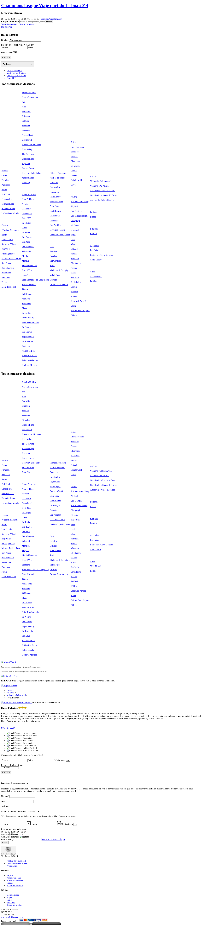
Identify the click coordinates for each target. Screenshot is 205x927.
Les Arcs (26, 242)
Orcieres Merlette (29, 365)
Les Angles (55, 187)
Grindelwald (76, 180)
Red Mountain (8, 268)
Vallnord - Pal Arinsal (99, 186)
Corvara (53, 280)
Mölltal (74, 254)
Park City (26, 182)
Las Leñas (94, 250)
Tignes (25, 289)
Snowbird (26, 111)
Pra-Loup (26, 346)
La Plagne (26, 223)
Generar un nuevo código (53, 839)
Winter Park (27, 140)
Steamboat (26, 130)
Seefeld (74, 287)
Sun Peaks (6, 263)
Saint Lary (54, 206)
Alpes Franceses (29, 194)
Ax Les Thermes (57, 178)
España (5, 170)
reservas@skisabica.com (51, 19)
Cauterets (54, 182)
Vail (23, 102)
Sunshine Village (9, 244)
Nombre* (5, 796)
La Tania (26, 232)
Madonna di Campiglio (60, 270)
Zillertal (74, 315)
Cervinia (53, 256)
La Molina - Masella (10, 213)
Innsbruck (75, 230)
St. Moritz (75, 166)
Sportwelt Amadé (78, 301)
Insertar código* (8, 839)
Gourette (53, 220)
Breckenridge (28, 159)
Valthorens (26, 303)
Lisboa (93, 217)
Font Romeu (55, 211)
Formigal (5, 180)
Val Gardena (55, 261)
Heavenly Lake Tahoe (31, 173)
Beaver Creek (28, 168)
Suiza (73, 142)
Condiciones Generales (17, 863)
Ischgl (73, 235)
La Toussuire (27, 341)
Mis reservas (6, 27)
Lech (73, 239)
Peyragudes (55, 192)
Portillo (93, 281)
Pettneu (74, 268)
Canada (5, 225)
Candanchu (7, 199)
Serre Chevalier (29, 284)
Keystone (26, 163)
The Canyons (28, 154)
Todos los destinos (9, 24)
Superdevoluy (28, 336)
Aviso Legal (12, 866)
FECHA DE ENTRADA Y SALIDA (17, 45)
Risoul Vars (27, 270)
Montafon (75, 258)
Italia (52, 246)
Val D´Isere (27, 294)
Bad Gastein (76, 211)
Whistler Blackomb (10, 230)
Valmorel (26, 299)
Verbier (74, 170)
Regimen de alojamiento (11, 765)
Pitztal (73, 272)
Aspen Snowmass (30, 97)
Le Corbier (27, 313)
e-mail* (4, 801)
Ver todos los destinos (16, 73)
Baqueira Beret (8, 208)
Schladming (76, 282)
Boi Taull (6, 194)
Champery (75, 161)
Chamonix (26, 209)
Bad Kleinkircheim (79, 216)
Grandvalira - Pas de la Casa (102, 190)
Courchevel (27, 213)
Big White (6, 249)
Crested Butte (28, 135)
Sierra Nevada (8, 204)
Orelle (24, 227)
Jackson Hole (28, 178)
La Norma (26, 327)
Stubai (73, 306)
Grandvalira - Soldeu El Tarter (103, 195)
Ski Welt (74, 291)
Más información (8, 728)
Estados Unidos (29, 92)
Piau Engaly (55, 197)
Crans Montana (77, 147)
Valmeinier (26, 251)
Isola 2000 (26, 218)
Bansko (93, 233)
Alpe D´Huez (28, 199)
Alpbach (74, 206)
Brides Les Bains (29, 355)
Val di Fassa (55, 275)
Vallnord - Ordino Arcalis (101, 181)
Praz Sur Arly (28, 317)
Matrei (73, 244)
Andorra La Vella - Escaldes (102, 200)
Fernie (4, 282)
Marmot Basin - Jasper (11, 258)
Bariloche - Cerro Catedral (101, 255)
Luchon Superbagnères (60, 234)
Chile (92, 271)
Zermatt (74, 156)
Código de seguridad (10, 837)
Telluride (26, 125)
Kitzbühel (75, 225)
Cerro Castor (95, 260)
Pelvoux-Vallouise (30, 360)
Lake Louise (7, 239)
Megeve (25, 261)
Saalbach (75, 277)
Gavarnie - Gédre (57, 230)
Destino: (5, 40)
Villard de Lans (28, 351)
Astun (4, 189)
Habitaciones (7, 52)
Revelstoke (6, 272)
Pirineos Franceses (58, 173)
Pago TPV (11, 78)
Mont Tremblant (9, 287)
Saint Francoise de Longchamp (35, 280)
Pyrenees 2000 (56, 201)
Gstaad (74, 175)
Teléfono (5, 806)
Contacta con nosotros (16, 75)
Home (9, 690)
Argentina (94, 245)
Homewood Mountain (31, 144)
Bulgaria (94, 229)
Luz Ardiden (55, 225)
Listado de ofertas (26, 24)
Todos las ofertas (14, 905)
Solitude (25, 121)
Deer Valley (27, 149)
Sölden (74, 296)
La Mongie (55, 215)
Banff (4, 235)
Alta (24, 106)
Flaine (24, 308)
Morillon (26, 256)
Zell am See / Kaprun (80, 310)
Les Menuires (28, 246)
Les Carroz (27, 332)
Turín (52, 265)
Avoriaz (25, 204)
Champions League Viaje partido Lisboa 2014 (44, 5)
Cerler (4, 175)
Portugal (93, 212)
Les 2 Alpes (27, 237)
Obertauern (76, 263)
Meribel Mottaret (29, 265)
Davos (73, 185)
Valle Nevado (96, 276)
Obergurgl (75, 220)
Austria (74, 197)
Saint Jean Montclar (30, 322)
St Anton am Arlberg (80, 201)
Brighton (26, 116)
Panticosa (6, 185)
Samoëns (26, 275)
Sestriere (53, 251)
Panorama (6, 277)
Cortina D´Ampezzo (59, 284)
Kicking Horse (8, 254)
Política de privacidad (16, 861)
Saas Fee (75, 152)
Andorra (7, 64)
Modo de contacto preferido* (14, 811)
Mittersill (75, 249)
